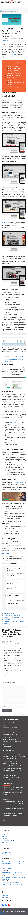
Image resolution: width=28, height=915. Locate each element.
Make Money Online (10, 9)
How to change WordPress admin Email (13, 813)
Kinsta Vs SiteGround (8, 725)
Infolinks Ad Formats (14, 68)
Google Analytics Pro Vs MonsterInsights (14, 737)
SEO (3, 842)
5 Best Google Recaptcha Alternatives (13, 787)
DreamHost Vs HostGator (10, 730)
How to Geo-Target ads (9, 775)
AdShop (4, 414)
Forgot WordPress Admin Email (11, 818)
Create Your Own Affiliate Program (12, 754)
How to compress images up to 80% (13, 768)
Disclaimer (15, 913)
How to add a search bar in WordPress (13, 801)
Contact (18, 911)
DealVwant (5, 897)
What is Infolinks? (13, 66)
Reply (5, 675)
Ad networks (7, 615)
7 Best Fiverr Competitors (10, 815)
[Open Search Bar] (2, 6)
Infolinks (14, 54)
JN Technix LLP (8, 911)
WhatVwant (5, 895)
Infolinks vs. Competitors (14, 75)
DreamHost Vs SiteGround (10, 727)
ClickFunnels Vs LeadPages (10, 734)
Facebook (15, 560)
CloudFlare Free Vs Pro (9, 723)
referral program (19, 482)
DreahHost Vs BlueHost (9, 732)
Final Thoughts (11, 86)
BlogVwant (2, 9)
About (14, 911)
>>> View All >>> (7, 746)
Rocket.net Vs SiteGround (10, 739)
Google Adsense (15, 615)
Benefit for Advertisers (14, 73)
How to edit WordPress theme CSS (12, 765)
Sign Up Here (5, 553)
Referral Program (11, 77)
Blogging (4, 834)
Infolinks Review (11, 65)
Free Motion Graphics (7, 854)
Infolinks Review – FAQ (13, 87)
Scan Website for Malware (10, 758)
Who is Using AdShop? (14, 72)
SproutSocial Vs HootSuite (10, 744)
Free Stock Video (6, 852)
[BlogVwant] (11, 2)
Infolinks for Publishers (14, 70)
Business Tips (5, 836)
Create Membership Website (10, 761)
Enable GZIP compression (10, 763)
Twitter (22, 560)
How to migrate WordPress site (11, 777)
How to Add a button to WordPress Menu (14, 756)
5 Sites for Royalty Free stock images (13, 789)
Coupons (4, 838)
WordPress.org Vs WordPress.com (12, 741)
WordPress (5, 845)
